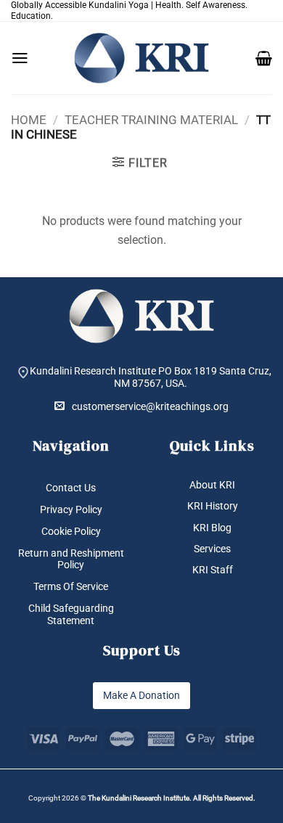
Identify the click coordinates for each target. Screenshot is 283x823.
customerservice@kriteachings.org (150, 406)
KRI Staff (212, 570)
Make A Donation (141, 695)
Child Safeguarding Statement (71, 614)
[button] (20, 58)
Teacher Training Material (151, 119)
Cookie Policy (71, 531)
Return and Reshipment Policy (71, 559)
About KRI (212, 485)
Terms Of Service (70, 586)
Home (28, 119)
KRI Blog (212, 527)
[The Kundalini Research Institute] (141, 58)
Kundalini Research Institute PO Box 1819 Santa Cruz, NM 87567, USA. (150, 377)
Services (212, 548)
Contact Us (71, 488)
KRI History (212, 506)
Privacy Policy (71, 509)
